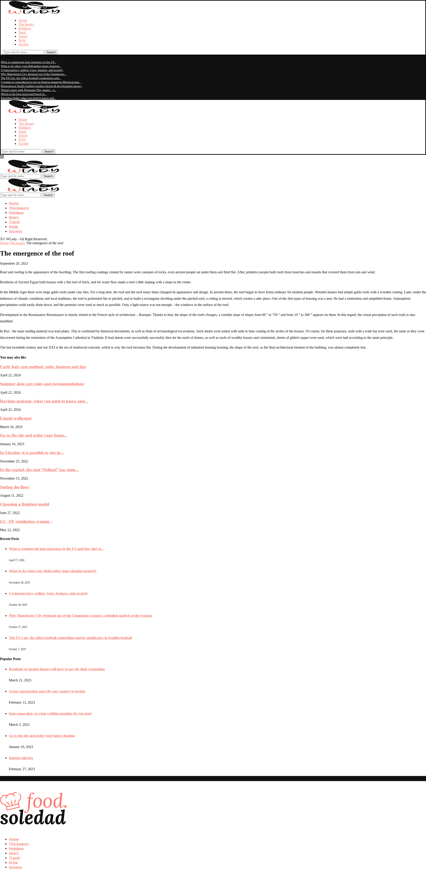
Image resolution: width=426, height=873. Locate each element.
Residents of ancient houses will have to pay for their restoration (57, 669)
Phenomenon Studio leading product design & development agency (41, 86)
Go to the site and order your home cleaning (42, 736)
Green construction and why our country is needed (47, 691)
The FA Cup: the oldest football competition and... (31, 78)
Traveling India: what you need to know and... (28, 98)
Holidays (24, 28)
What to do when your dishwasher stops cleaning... (31, 66)
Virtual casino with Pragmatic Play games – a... (28, 90)
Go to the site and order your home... (33, 435)
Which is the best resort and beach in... (24, 94)
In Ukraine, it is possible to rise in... (32, 452)
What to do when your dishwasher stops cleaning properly (53, 571)
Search (51, 52)
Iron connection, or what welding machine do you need (50, 713)
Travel (22, 36)
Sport (22, 32)
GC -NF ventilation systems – (26, 521)
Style (22, 40)
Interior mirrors (21, 758)
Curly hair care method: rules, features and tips (43, 366)
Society (23, 44)
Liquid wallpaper (16, 418)
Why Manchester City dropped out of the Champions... (33, 74)
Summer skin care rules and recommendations (42, 383)
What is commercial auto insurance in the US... (28, 62)
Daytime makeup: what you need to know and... (44, 401)
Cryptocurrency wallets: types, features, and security (32, 70)
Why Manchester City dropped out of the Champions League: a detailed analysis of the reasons (80, 615)
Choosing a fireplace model (24, 504)
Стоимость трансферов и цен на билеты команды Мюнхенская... (41, 82)
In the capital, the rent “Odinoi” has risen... (39, 469)
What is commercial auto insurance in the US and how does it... (56, 549)
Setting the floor (14, 487)
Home (22, 20)
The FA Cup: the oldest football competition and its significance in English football (70, 638)
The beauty (26, 24)
